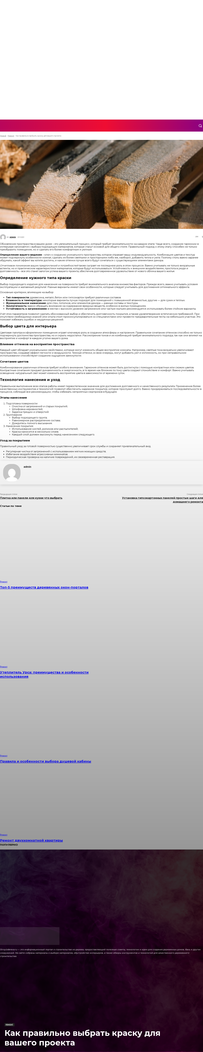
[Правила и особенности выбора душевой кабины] (52, 721)
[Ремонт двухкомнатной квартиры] (52, 800)
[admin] (12, 472)
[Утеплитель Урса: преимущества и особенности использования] (52, 632)
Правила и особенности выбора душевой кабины (45, 761)
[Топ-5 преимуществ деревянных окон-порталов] (52, 547)
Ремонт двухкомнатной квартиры (31, 840)
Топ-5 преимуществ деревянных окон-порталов (44, 587)
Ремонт (9, 1025)
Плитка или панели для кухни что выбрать (31, 498)
